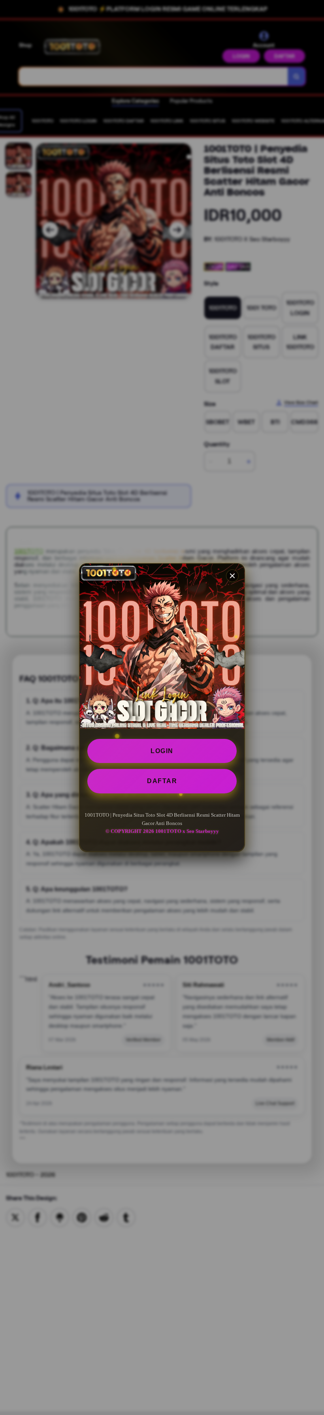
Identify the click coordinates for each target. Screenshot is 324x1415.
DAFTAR (162, 781)
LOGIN (162, 751)
